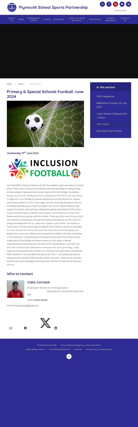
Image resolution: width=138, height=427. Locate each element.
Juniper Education (92, 345)
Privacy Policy (92, 349)
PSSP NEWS (35, 84)
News (9, 84)
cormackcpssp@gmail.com (25, 305)
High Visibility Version (35, 349)
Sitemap (77, 349)
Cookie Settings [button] (105, 349)
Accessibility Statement (59, 349)
